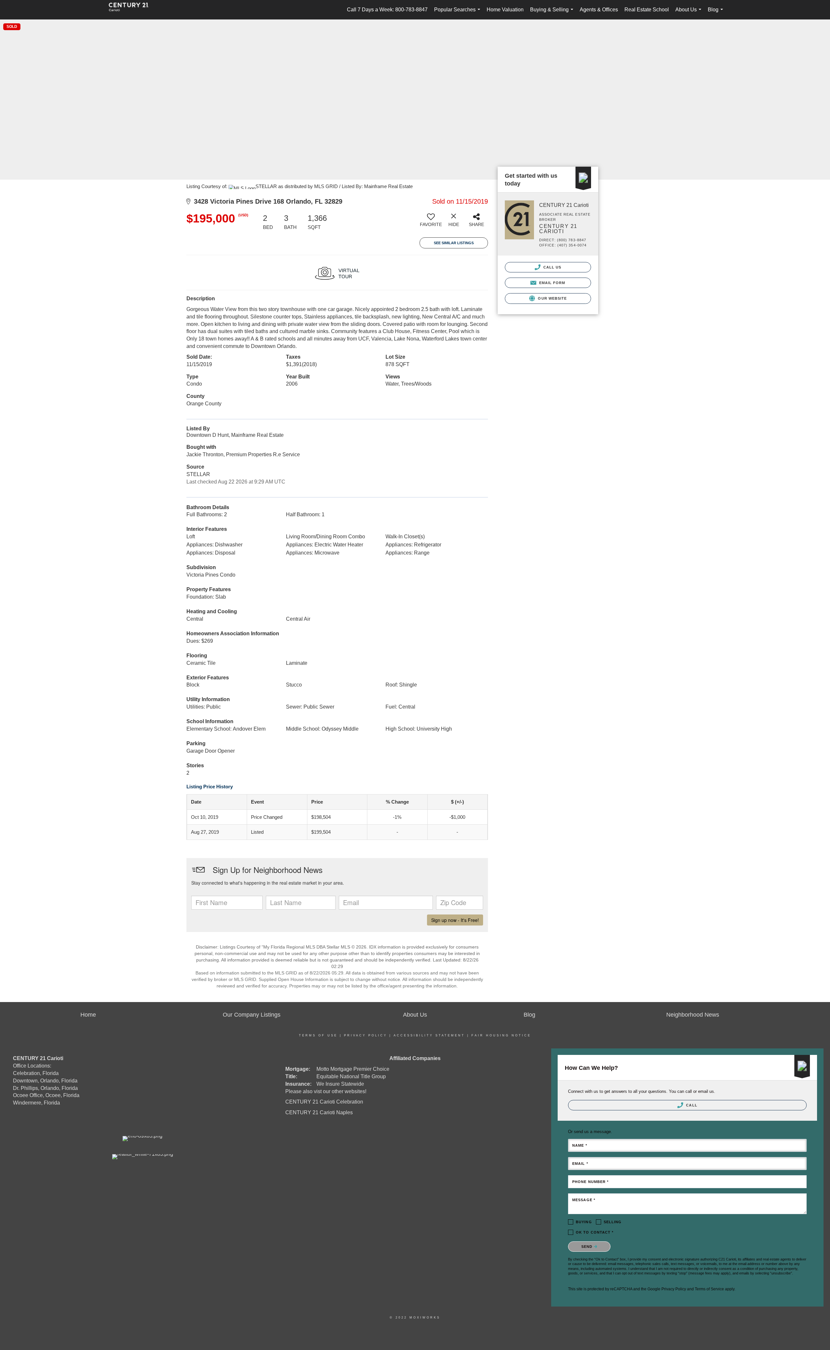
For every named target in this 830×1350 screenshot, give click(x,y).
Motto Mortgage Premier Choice (352, 1069)
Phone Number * (590, 1182)
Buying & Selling (553, 13)
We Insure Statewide (340, 1084)
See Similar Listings (454, 243)
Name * (579, 1145)
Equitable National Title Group (351, 1076)
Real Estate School (646, 9)
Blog (717, 13)
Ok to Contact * (595, 1232)
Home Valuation (505, 9)
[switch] (431, 222)
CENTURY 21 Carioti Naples (319, 1112)
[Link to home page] (132, 9)
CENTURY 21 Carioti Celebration (324, 1102)
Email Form (551, 283)
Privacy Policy (365, 1035)
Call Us (552, 267)
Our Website (552, 298)
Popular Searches (458, 13)
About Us (689, 13)
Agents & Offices (599, 9)
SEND (587, 1246)
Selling (613, 1222)
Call (691, 1105)
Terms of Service (709, 1289)
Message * (583, 1200)
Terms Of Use (318, 1035)
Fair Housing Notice (501, 1035)
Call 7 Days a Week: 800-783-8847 (387, 9)
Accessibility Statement (429, 1035)
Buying (584, 1222)
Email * (580, 1163)
